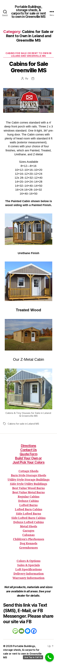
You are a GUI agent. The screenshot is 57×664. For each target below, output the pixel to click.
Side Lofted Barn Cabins (28, 518)
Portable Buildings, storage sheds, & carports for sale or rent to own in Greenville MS (28, 11)
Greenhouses (28, 548)
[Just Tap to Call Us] (49, 657)
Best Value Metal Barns (28, 492)
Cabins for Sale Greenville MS (28, 67)
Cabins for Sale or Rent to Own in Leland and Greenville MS (28, 54)
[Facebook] (34, 631)
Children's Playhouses (28, 539)
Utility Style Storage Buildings (29, 480)
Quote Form (28, 454)
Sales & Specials (28, 565)
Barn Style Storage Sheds (28, 475)
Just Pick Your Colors (29, 462)
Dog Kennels (28, 543)
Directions (28, 446)
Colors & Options (29, 561)
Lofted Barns (28, 505)
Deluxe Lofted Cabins (28, 522)
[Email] (21, 631)
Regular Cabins (28, 497)
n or (28, 458)
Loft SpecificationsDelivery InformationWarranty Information (28, 574)
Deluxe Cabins (28, 501)
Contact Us (28, 450)
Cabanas (28, 535)
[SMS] (15, 631)
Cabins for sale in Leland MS (23, 423)
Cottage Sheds (28, 471)
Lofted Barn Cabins (28, 509)
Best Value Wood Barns (28, 488)
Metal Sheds (28, 526)
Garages (28, 531)
